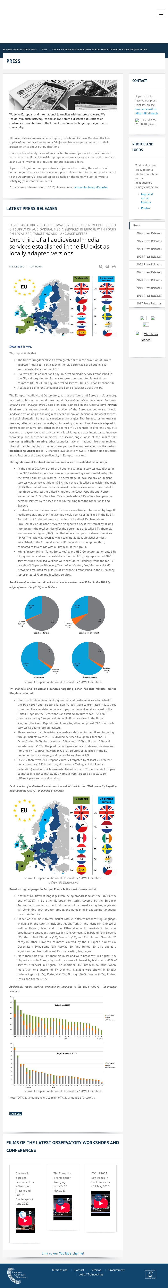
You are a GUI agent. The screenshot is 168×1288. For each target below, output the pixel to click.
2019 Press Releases (149, 288)
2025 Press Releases (149, 241)
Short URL (15, 1113)
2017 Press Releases (148, 303)
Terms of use (59, 1270)
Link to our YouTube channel (63, 1253)
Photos (145, 208)
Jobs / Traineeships (91, 1274)
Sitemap (96, 1270)
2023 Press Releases (149, 256)
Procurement (117, 1270)
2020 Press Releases (149, 280)
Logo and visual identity (147, 198)
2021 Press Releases (149, 272)
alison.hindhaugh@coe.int (91, 187)
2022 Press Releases (149, 264)
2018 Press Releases (149, 295)
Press (136, 225)
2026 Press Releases (149, 233)
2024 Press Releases (149, 249)
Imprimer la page (114, 266)
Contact (79, 1270)
